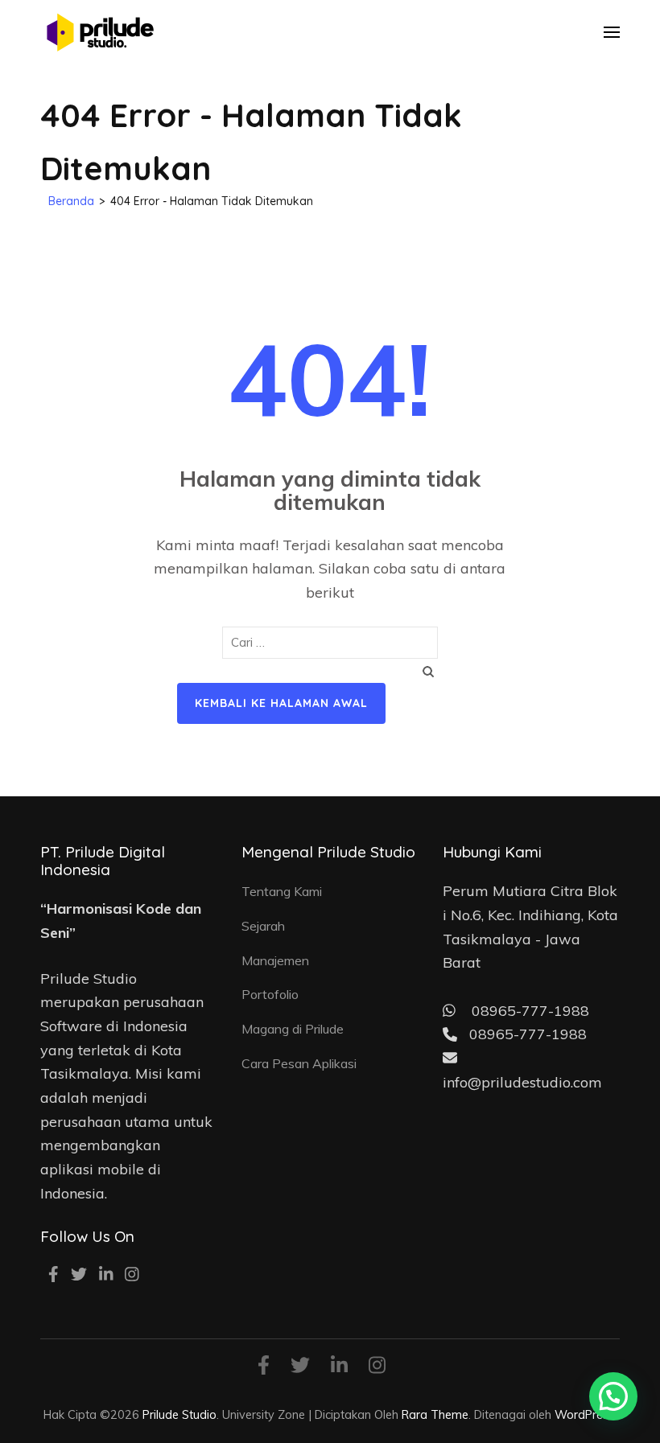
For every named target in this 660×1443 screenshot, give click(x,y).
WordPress (584, 1414)
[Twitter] (79, 1276)
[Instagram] (132, 1276)
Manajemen (275, 960)
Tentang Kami (281, 891)
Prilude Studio (179, 1414)
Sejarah (263, 926)
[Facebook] (53, 1276)
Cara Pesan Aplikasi (299, 1063)
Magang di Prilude (292, 1029)
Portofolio (270, 994)
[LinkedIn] (106, 1276)
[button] (613, 1396)
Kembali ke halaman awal (281, 703)
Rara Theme (435, 1414)
